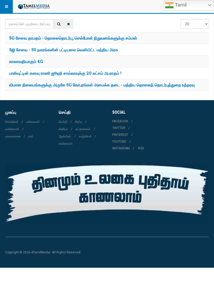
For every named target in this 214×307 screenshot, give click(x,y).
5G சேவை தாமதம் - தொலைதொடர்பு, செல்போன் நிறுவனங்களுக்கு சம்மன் (73, 38)
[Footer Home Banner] (107, 193)
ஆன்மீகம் (65, 136)
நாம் (30, 136)
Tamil (180, 5)
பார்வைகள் (33, 122)
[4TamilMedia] (33, 6)
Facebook (120, 121)
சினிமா (63, 129)
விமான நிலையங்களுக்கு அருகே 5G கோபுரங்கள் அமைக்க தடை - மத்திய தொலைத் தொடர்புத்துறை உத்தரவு (102, 84)
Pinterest (120, 135)
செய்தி (63, 122)
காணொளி (12, 129)
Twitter (118, 128)
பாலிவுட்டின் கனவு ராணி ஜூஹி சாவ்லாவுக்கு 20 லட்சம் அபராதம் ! (65, 73)
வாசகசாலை (13, 136)
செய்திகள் (12, 122)
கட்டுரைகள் (83, 129)
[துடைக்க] (68, 24)
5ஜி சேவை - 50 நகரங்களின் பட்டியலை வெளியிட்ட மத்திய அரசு (63, 49)
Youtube (119, 141)
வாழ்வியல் (85, 136)
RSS (141, 148)
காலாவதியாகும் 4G (26, 61)
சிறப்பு (78, 122)
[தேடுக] (59, 24)
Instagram (121, 148)
